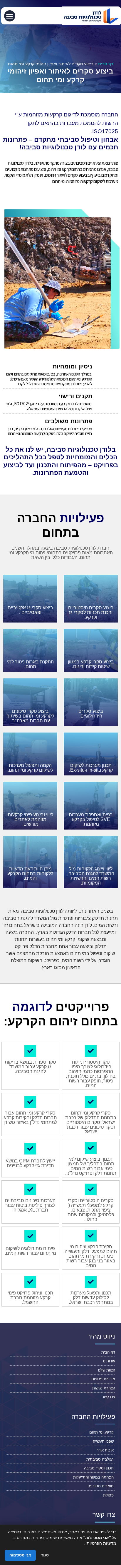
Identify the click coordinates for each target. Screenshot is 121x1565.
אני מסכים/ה (20, 1555)
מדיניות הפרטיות (100, 1543)
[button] (9, 15)
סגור (45, 1555)
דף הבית (105, 63)
